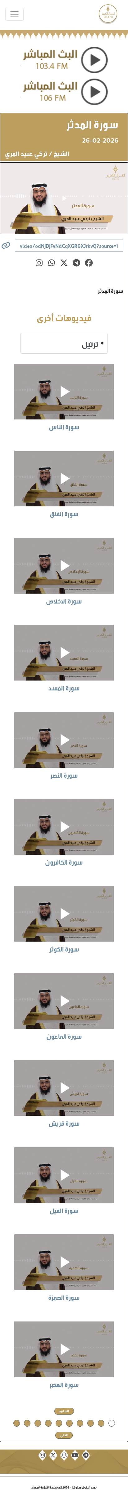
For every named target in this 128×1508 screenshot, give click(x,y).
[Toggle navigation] (14, 14)
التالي (64, 1435)
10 (16, 1423)
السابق (64, 1411)
